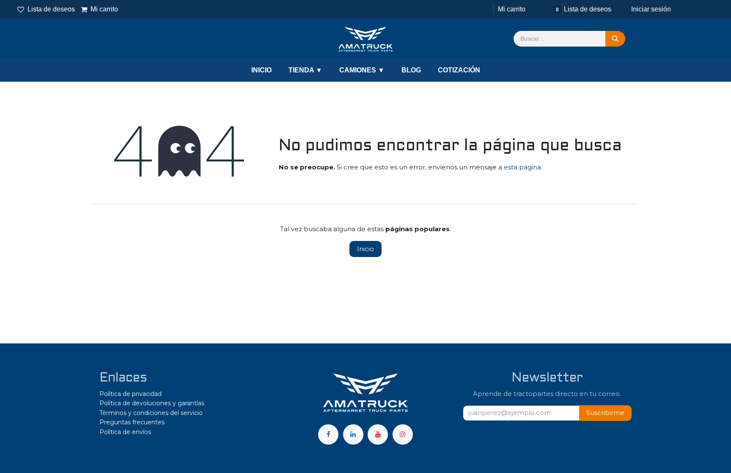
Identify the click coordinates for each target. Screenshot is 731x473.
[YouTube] (378, 434)
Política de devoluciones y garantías (151, 403)
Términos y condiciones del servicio (151, 413)
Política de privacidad (130, 394)
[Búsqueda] (615, 39)
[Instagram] (403, 434)
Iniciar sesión (651, 9)
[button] (605, 413)
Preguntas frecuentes (132, 422)
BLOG (411, 70)
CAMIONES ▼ (362, 70)
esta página (522, 167)
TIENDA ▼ (305, 70)
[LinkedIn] (353, 434)
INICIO (261, 70)
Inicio (365, 249)
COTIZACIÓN (459, 70)
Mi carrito (100, 9)
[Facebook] (328, 434)
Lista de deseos (51, 9)
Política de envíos (125, 432)
